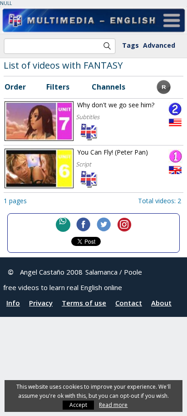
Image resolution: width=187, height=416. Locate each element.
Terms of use (84, 302)
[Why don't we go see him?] (39, 121)
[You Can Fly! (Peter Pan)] (39, 168)
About (161, 302)
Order (15, 87)
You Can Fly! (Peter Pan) (112, 152)
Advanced (159, 45)
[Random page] (164, 91)
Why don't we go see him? (115, 104)
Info (13, 302)
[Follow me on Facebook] (83, 224)
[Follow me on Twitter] (103, 224)
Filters (57, 87)
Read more (113, 405)
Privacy (41, 302)
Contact (128, 302)
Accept (78, 405)
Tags (130, 45)
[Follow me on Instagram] (124, 224)
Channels (108, 87)
